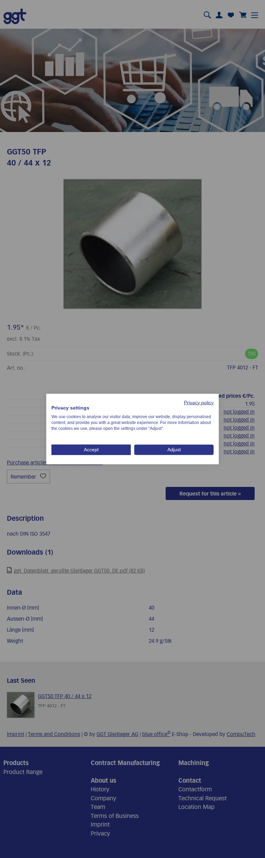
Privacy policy (199, 402)
